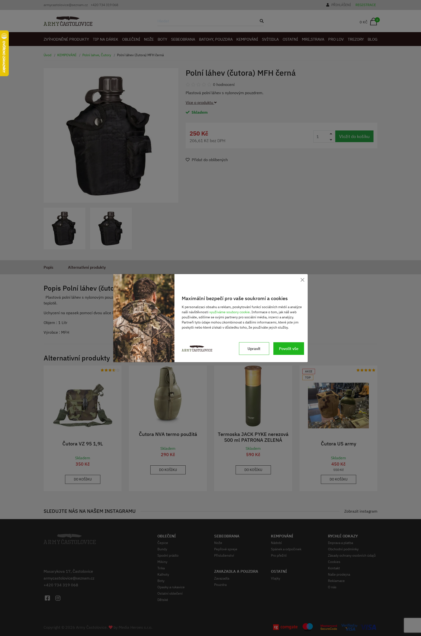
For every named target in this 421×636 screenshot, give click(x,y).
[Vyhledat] (260, 21)
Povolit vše (288, 348)
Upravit (254, 348)
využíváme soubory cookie (229, 312)
